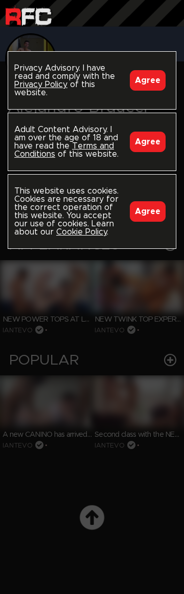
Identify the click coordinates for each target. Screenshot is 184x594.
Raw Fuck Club (28, 15)
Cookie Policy (81, 232)
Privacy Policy (40, 84)
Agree (147, 80)
